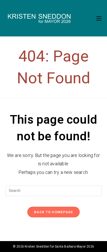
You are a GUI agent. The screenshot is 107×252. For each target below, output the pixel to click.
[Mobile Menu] (99, 18)
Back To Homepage (53, 212)
